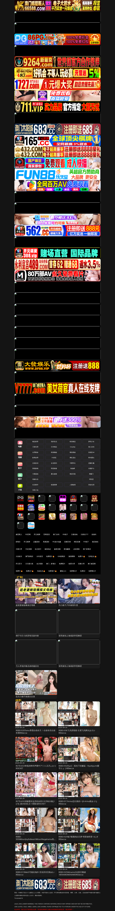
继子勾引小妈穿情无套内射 (27, 635)
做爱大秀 (72, 564)
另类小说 (35, 490)
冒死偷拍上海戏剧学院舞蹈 (70, 635)
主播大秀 (19, 549)
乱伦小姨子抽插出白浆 (25, 696)
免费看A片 (73, 571)
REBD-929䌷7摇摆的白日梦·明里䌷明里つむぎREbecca (78, 837)
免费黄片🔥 (52, 571)
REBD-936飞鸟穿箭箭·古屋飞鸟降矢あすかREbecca (77, 731)
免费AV (82, 571)
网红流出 (73, 458)
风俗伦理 (91, 485)
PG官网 (28, 534)
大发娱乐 (19, 556)
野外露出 (91, 458)
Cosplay (72, 447)
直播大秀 (81, 564)
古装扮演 (35, 463)
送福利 (94, 534)
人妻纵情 (73, 485)
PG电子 (65, 534)
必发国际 (76, 549)
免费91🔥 (19, 571)
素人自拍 (91, 447)
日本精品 (54, 447)
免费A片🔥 (30, 571)
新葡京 (18, 542)
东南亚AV (91, 452)
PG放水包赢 (57, 542)
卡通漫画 (35, 474)
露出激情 (54, 474)
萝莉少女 (91, 441)
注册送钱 (74, 534)
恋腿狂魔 (91, 463)
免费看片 (62, 564)
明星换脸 (54, 468)
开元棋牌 (37, 534)
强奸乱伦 (54, 441)
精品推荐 (35, 441)
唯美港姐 (73, 452)
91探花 (54, 458)
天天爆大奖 (29, 564)
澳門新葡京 (29, 556)
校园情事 (54, 485)
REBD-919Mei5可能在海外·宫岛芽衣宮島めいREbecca (35, 873)
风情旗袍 (35, 468)
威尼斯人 (19, 534)
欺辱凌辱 (35, 458)
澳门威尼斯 (92, 564)
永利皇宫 (39, 556)
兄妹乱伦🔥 (41, 571)
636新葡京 (61, 556)
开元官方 (19, 564)
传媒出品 (35, 479)
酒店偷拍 (95, 542)
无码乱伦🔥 (92, 556)
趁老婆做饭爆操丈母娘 (25, 605)
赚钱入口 (63, 571)
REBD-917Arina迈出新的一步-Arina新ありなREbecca (78, 802)
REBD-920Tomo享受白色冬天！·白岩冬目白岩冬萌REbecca (35, 731)
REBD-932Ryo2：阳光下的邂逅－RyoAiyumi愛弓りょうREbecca (79, 767)
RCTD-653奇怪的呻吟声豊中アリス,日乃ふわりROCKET (36, 767)
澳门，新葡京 (51, 564)
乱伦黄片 (38, 549)
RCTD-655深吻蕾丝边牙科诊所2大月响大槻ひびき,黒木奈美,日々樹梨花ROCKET (35, 802)
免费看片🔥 (50, 556)
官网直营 (46, 534)
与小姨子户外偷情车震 (68, 605)
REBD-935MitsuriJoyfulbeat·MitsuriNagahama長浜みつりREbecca (36, 839)
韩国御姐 (54, 452)
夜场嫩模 (67, 549)
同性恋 (91, 479)
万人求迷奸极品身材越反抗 (27, 666)
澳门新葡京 (87, 549)
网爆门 (91, 474)
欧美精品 (73, 441)
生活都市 (35, 485)
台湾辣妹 (35, 452)
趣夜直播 (57, 549)
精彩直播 (77, 542)
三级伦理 (35, 447)
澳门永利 (56, 534)
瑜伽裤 (72, 468)
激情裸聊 (72, 556)
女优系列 (54, 463)
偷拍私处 (48, 549)
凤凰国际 (46, 542)
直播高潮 (67, 542)
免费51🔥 (81, 556)
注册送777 (84, 534)
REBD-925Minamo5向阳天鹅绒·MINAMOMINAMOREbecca (72, 873)
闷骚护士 (91, 468)
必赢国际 (36, 542)
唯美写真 (73, 474)
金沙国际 (39, 564)
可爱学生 (73, 463)
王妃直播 (28, 549)
